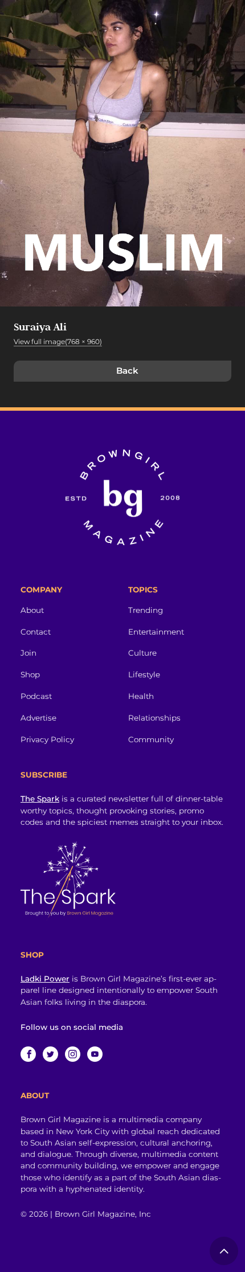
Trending (145, 610)
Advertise (38, 717)
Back (127, 370)
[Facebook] (28, 1054)
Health (141, 696)
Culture (142, 652)
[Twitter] (50, 1054)
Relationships (154, 717)
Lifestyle (144, 674)
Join (28, 652)
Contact (36, 631)
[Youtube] (95, 1054)
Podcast (36, 696)
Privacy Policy (47, 739)
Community (151, 739)
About (32, 610)
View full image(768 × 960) (58, 341)
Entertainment (156, 631)
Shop (30, 674)
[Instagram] (72, 1054)
